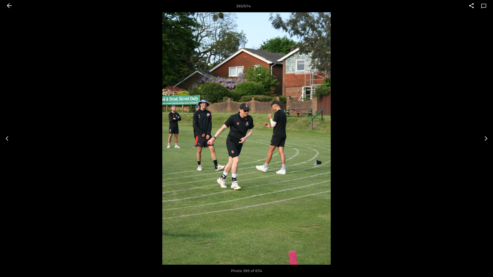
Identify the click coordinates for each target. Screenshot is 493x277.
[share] (471, 6)
